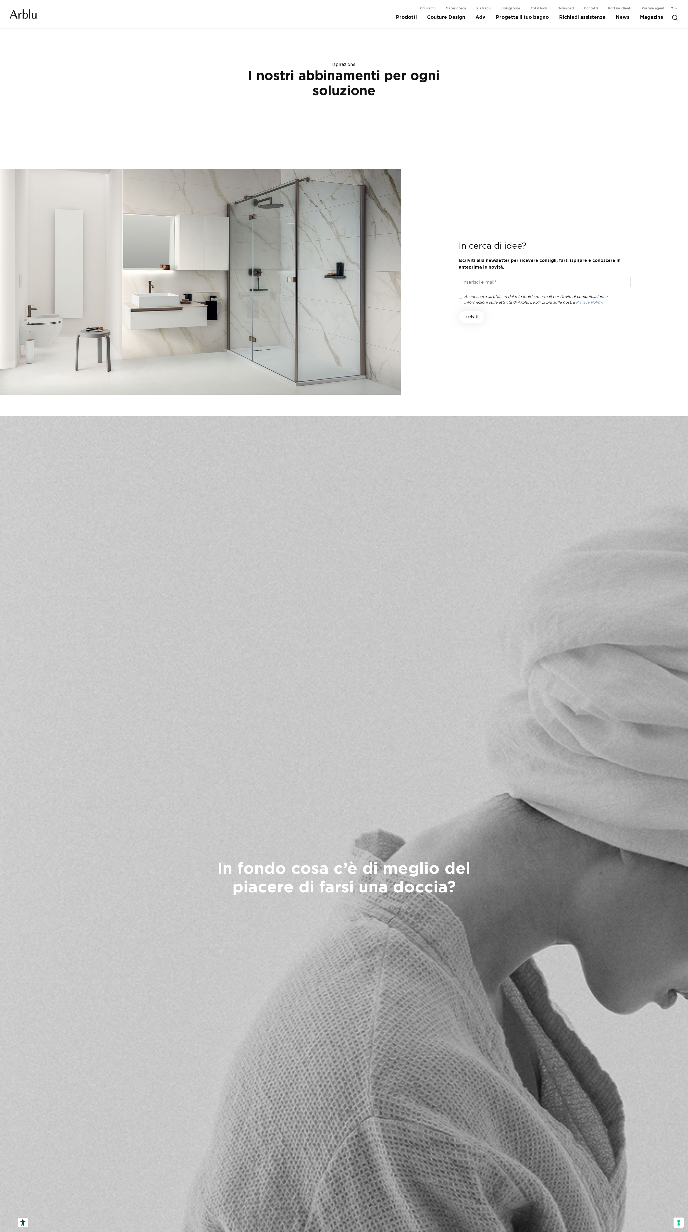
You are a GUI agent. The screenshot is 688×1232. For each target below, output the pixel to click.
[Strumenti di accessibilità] (23, 1222)
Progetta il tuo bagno (522, 17)
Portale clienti (619, 8)
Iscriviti (471, 317)
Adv (480, 17)
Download (566, 8)
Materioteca (456, 8)
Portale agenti (653, 8)
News (622, 17)
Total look (539, 8)
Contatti (591, 8)
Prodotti (406, 17)
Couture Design (446, 17)
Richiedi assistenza (582, 17)
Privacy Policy (589, 302)
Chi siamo (428, 8)
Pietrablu (483, 8)
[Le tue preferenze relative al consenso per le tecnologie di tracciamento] (678, 1222)
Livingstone (510, 8)
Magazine (651, 17)
